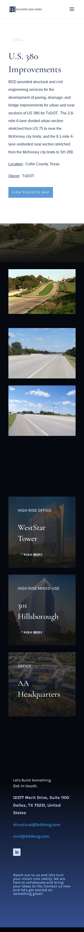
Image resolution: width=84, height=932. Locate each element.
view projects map (30, 192)
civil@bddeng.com (31, 836)
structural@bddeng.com (36, 824)
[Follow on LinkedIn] (17, 852)
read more (33, 554)
